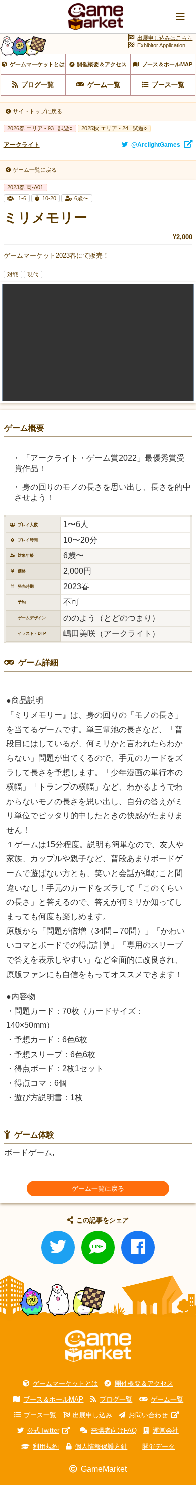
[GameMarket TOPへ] (98, 1346)
